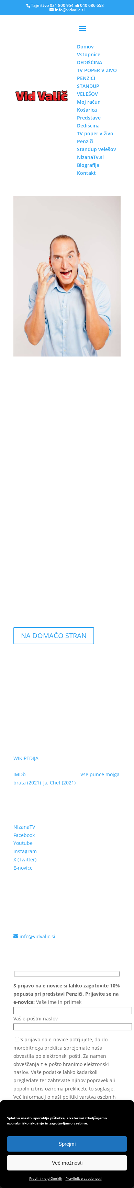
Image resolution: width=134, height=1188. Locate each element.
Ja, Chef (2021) (59, 782)
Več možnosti (67, 1163)
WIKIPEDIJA (25, 758)
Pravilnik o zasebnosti (84, 1178)
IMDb (19, 774)
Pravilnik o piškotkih (45, 1178)
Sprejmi (67, 1144)
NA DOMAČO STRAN (54, 635)
